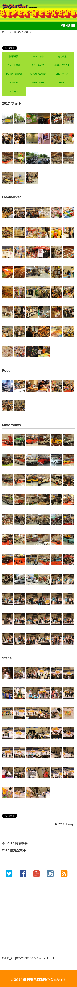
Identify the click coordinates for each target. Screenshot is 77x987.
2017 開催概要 (17, 843)
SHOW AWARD (38, 74)
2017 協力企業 (12, 850)
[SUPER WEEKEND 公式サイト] (38, 8)
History (69, 824)
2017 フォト (38, 56)
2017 (61, 824)
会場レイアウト (62, 65)
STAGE (14, 82)
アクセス (13, 91)
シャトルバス (38, 65)
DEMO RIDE (38, 82)
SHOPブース (62, 74)
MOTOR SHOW (14, 74)
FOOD (62, 82)
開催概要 (13, 56)
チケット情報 (13, 65)
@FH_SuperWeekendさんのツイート (28, 958)
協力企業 (62, 56)
